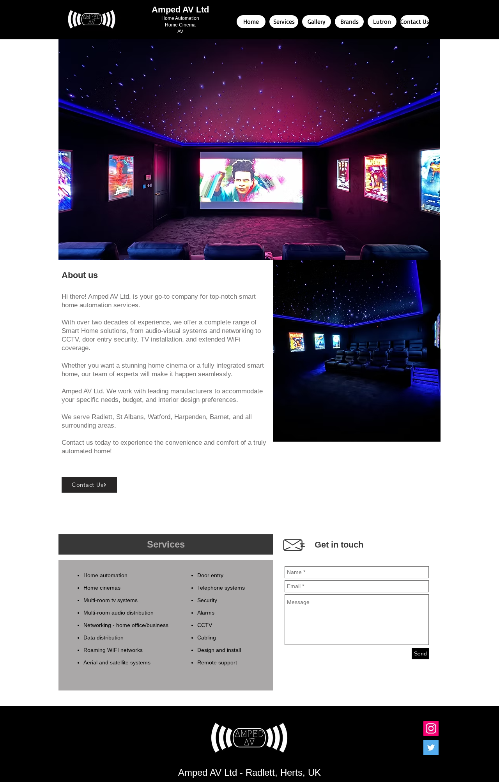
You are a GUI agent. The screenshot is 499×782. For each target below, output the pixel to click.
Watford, (160, 417)
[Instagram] (431, 728)
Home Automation (180, 18)
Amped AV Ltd (180, 9)
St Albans (130, 417)
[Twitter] (431, 747)
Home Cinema (180, 25)
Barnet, (220, 417)
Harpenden (190, 417)
